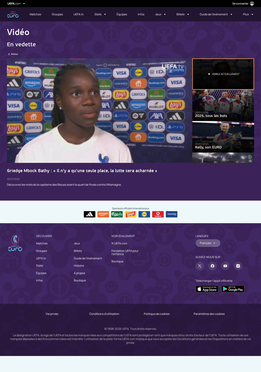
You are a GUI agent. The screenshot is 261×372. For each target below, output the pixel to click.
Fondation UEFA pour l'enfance (125, 252)
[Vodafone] (158, 214)
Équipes (41, 273)
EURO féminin (13, 14)
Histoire (79, 266)
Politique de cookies (157, 314)
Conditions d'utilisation (104, 314)
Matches (41, 243)
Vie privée (52, 314)
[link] (35, 14)
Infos (39, 280)
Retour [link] (14, 54)
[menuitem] (36, 14)
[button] (100, 14)
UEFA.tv (41, 258)
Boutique (80, 280)
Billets (78, 251)
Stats (39, 266)
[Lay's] (130, 214)
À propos (79, 273)
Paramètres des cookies (209, 314)
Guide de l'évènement (88, 258)
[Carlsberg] (117, 214)
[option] (223, 74)
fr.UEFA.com (119, 243)
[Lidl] (144, 214)
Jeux (77, 243)
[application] (99, 110)
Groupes (41, 251)
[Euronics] (171, 214)
